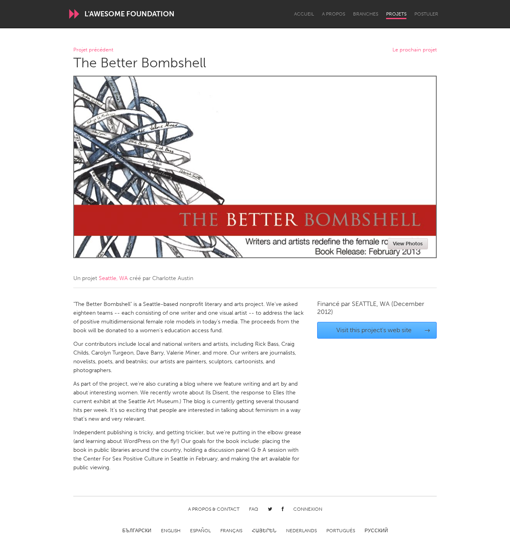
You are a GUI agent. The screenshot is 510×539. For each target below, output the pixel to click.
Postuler (426, 14)
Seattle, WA (113, 278)
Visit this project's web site (383, 330)
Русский (376, 530)
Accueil (304, 14)
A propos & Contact (213, 509)
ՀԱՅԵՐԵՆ (264, 530)
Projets (396, 14)
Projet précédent (93, 50)
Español (200, 530)
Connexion (307, 509)
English (170, 530)
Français (231, 530)
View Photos (408, 244)
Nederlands (301, 530)
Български (136, 530)
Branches (365, 14)
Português (340, 530)
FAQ (253, 509)
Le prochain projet (414, 50)
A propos (333, 14)
